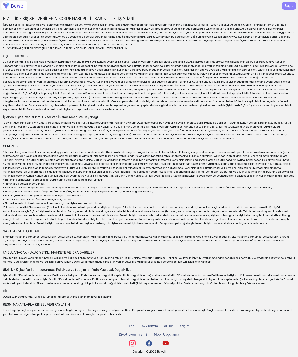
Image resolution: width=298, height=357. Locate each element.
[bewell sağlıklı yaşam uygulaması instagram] (132, 343)
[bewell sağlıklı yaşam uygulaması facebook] (149, 343)
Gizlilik (168, 326)
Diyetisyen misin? (133, 334)
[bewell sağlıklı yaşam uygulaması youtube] (165, 343)
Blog (131, 326)
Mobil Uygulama (166, 334)
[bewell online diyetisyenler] (14, 5)
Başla (289, 6)
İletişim (184, 326)
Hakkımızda (148, 326)
